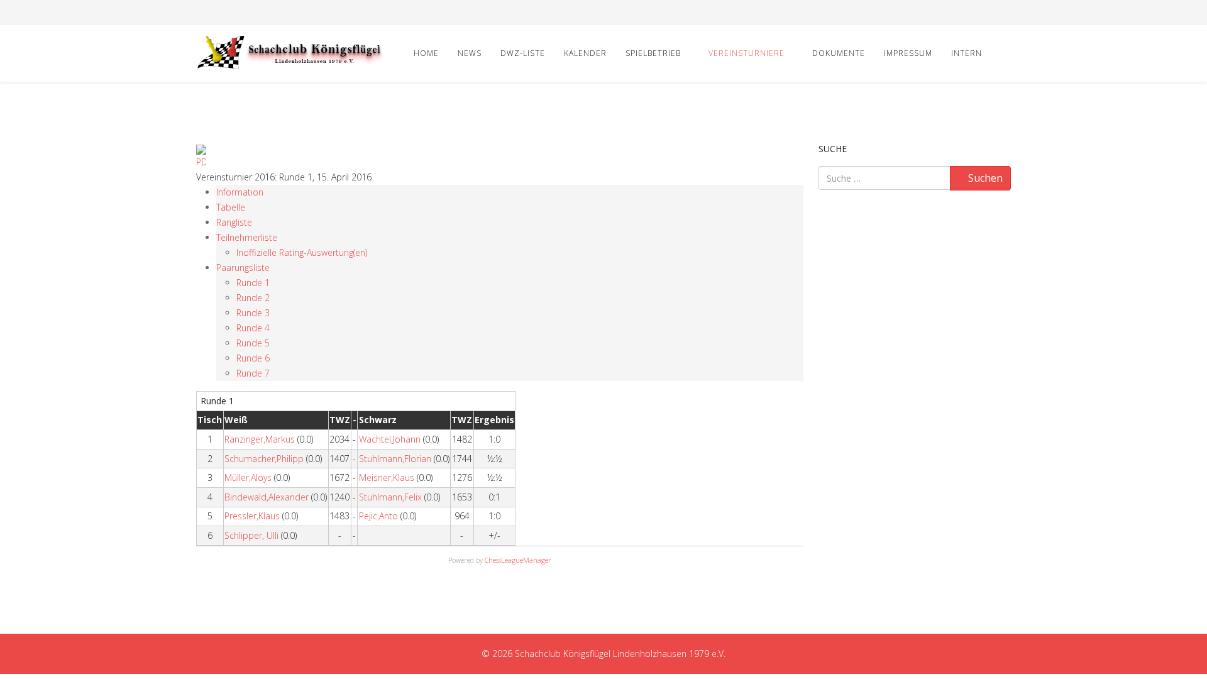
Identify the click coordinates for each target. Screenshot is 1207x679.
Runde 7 (253, 373)
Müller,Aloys (248, 477)
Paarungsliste (243, 267)
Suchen (984, 178)
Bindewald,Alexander (266, 497)
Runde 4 (253, 328)
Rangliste (234, 222)
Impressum (908, 53)
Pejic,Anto (378, 516)
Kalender (585, 53)
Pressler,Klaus (252, 516)
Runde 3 (253, 313)
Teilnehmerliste (246, 237)
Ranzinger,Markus (259, 439)
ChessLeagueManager (518, 560)
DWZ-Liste (522, 53)
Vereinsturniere (746, 53)
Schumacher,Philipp (264, 459)
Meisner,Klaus (386, 477)
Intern (966, 53)
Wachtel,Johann (390, 439)
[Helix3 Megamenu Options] (1006, 52)
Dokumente (838, 53)
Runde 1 (253, 283)
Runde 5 (253, 343)
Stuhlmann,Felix (390, 497)
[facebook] (200, 12)
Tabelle (230, 207)
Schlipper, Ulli (251, 535)
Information (239, 192)
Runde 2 (253, 298)
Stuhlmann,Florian (395, 459)
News (470, 53)
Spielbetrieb (653, 53)
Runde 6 (253, 358)
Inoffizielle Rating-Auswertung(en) (301, 252)
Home (426, 53)
